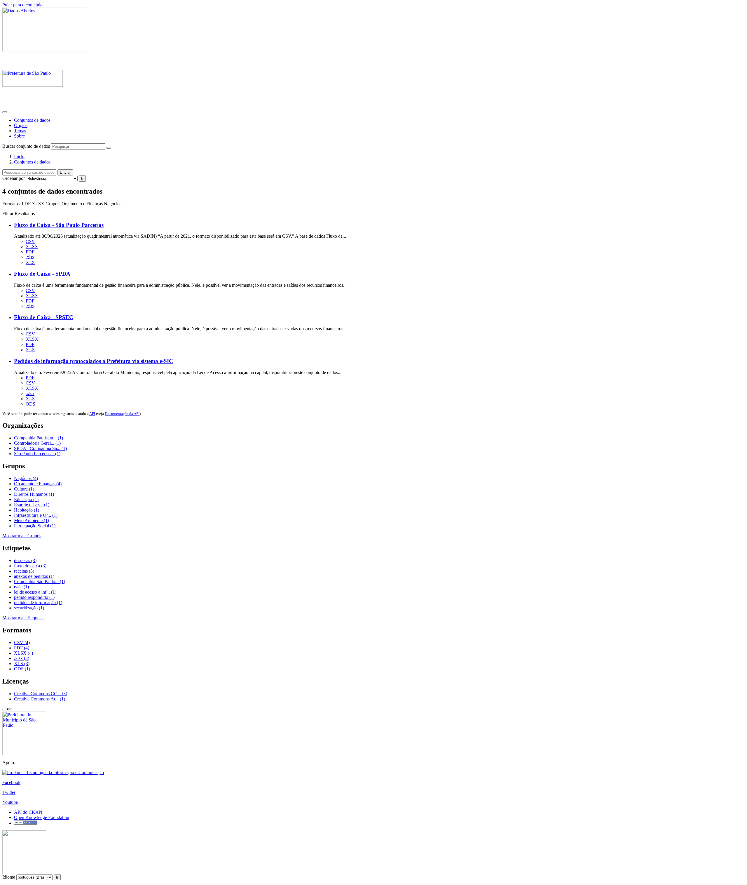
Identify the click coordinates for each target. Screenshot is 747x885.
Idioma (8, 876)
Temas (20, 130)
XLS (30, 262)
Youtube (10, 802)
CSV (30, 241)
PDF (30, 251)
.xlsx (30, 257)
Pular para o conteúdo (22, 4)
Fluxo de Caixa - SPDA (42, 274)
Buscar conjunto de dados (26, 146)
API (92, 413)
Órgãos (20, 125)
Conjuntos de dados (32, 120)
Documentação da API (122, 413)
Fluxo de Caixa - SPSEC (43, 317)
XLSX (32, 246)
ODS (30, 403)
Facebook (11, 782)
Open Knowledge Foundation (41, 817)
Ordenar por (13, 178)
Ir (82, 178)
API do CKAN (28, 812)
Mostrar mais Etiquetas (23, 617)
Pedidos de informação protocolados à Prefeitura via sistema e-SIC (93, 361)
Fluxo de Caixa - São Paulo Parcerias (59, 225)
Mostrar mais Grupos (21, 535)
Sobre (19, 135)
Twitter (8, 792)
